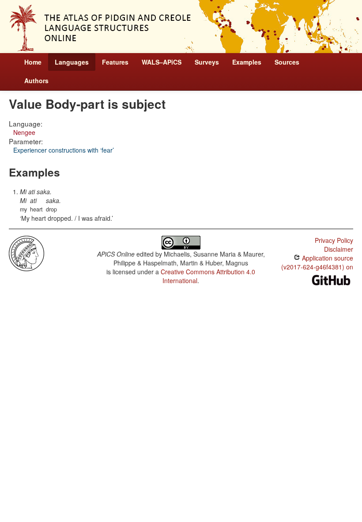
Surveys (207, 62)
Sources (287, 62)
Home (32, 62)
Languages (72, 62)
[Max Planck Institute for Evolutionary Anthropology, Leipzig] (26, 252)
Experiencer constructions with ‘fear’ (63, 150)
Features (115, 62)
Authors (36, 80)
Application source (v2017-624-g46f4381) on (317, 262)
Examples (246, 62)
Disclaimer (338, 249)
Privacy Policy (334, 240)
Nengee (24, 132)
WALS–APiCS (161, 62)
